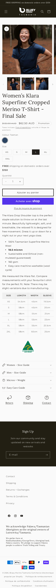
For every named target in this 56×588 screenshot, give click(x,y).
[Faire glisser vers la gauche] (3, 84)
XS (8, 153)
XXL (9, 159)
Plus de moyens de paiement (28, 208)
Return (9, 402)
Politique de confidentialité (17, 581)
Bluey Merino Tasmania (20, 573)
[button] (6, 11)
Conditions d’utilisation (43, 581)
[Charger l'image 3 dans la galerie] (42, 83)
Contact (46, 402)
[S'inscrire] (46, 454)
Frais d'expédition (23, 127)
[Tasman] (5, 140)
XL (47, 153)
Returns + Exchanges (17, 489)
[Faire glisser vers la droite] (52, 84)
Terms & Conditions (17, 496)
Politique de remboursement (39, 576)
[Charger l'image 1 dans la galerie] (13, 83)
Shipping (28, 402)
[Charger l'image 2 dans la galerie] (28, 83)
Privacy (10, 503)
